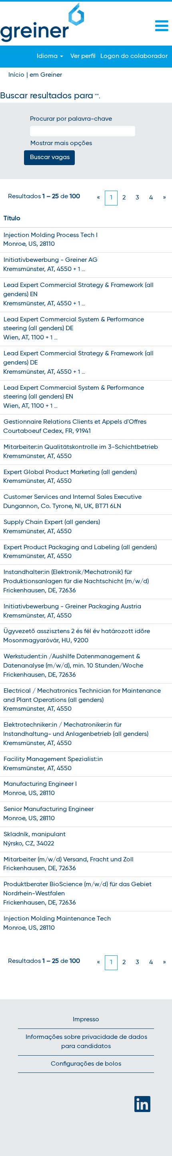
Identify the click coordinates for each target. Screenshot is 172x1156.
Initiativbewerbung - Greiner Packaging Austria (72, 607)
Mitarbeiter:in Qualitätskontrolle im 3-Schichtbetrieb (81, 447)
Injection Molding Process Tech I (51, 235)
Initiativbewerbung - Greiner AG (51, 260)
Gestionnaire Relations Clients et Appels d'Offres (75, 422)
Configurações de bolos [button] (86, 1064)
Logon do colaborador (134, 56)
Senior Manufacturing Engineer (49, 809)
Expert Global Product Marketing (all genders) (70, 472)
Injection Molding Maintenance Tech (57, 919)
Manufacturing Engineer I (40, 784)
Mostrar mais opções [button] (61, 143)
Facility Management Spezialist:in (53, 759)
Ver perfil (83, 56)
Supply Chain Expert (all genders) (52, 522)
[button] (143, 26)
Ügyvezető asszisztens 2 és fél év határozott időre (77, 631)
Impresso (86, 1019)
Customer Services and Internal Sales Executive (73, 497)
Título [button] (12, 218)
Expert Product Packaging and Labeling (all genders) (80, 547)
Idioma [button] (48, 56)
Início (16, 75)
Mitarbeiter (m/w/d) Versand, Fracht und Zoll (69, 860)
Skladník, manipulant (35, 834)
